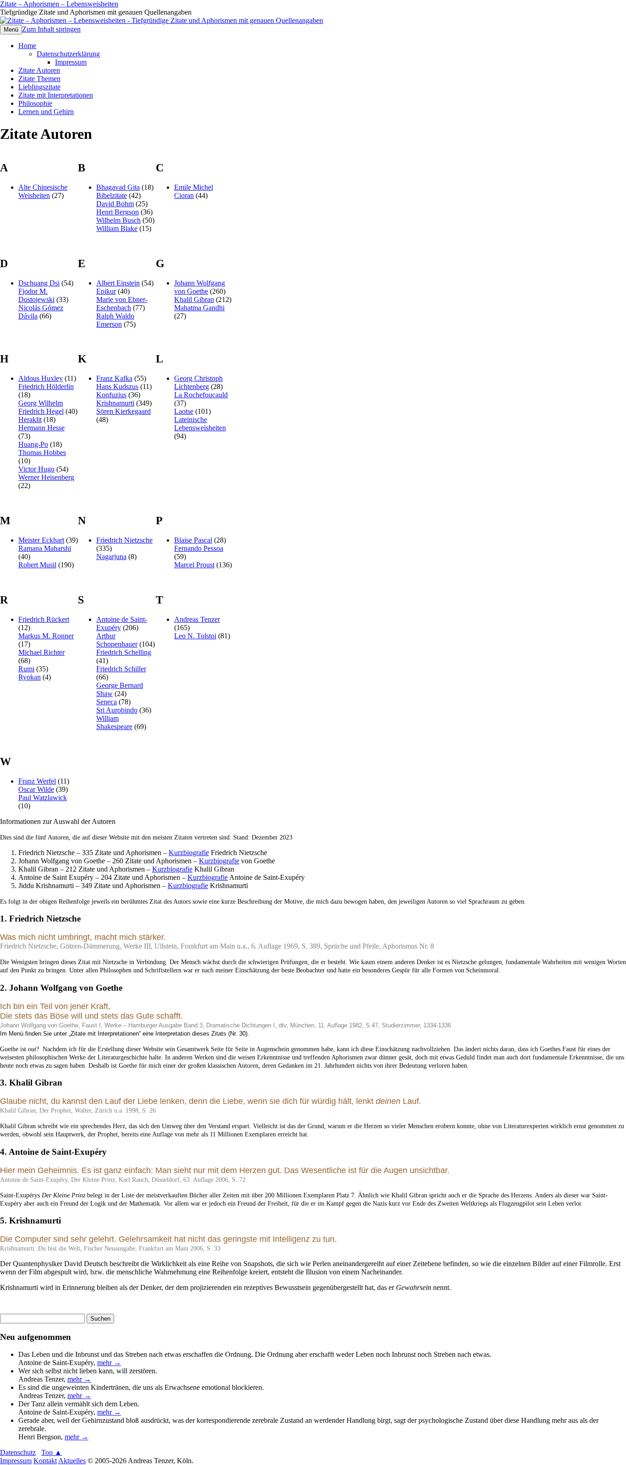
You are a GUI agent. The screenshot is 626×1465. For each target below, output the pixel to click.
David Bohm (115, 204)
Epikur (106, 291)
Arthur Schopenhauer (116, 640)
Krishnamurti (115, 403)
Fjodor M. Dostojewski (36, 295)
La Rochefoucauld (201, 395)
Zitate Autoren (39, 70)
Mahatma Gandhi (199, 308)
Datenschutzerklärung (68, 54)
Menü (11, 29)
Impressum (71, 62)
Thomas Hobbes (42, 452)
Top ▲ (51, 1452)
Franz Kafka (114, 378)
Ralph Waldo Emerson (115, 320)
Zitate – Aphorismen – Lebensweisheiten (59, 4)
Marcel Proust (194, 565)
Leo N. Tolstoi (195, 636)
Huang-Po (33, 444)
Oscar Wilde (36, 789)
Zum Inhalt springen (51, 29)
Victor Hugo (36, 469)
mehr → (109, 1362)
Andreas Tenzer (197, 619)
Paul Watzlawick (42, 797)
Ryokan (29, 677)
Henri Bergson (117, 212)
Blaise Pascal (193, 540)
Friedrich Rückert (43, 619)
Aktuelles (72, 1461)
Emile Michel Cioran (193, 191)
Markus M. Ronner (46, 636)
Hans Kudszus (117, 386)
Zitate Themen (39, 78)
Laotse (183, 411)
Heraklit (30, 419)
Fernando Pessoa (198, 548)
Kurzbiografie (189, 852)
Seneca (106, 702)
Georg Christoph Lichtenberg (198, 382)
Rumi (26, 669)
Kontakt (45, 1461)
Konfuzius (111, 395)
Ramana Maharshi (44, 548)
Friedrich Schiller (121, 669)
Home (27, 45)
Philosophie (35, 103)
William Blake (116, 228)
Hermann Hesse (41, 428)
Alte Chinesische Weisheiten (42, 191)
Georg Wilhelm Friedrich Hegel (41, 407)
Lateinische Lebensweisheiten (200, 424)
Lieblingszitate (39, 87)
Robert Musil (37, 565)
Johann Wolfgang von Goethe (199, 287)
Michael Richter (41, 652)
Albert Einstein (118, 283)
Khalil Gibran (194, 299)
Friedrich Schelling (123, 652)
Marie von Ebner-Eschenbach (122, 304)
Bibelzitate (111, 195)
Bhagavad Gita (118, 187)
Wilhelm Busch (118, 220)
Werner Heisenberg (46, 477)
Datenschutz (18, 1452)
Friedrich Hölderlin (46, 386)
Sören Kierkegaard (123, 411)
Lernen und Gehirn (46, 111)
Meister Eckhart (41, 540)
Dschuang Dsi (39, 283)
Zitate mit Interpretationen (55, 95)
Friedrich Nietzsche (124, 540)
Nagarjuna (111, 556)
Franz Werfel (37, 781)
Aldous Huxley (40, 378)
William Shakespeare (114, 722)
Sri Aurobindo (116, 710)
